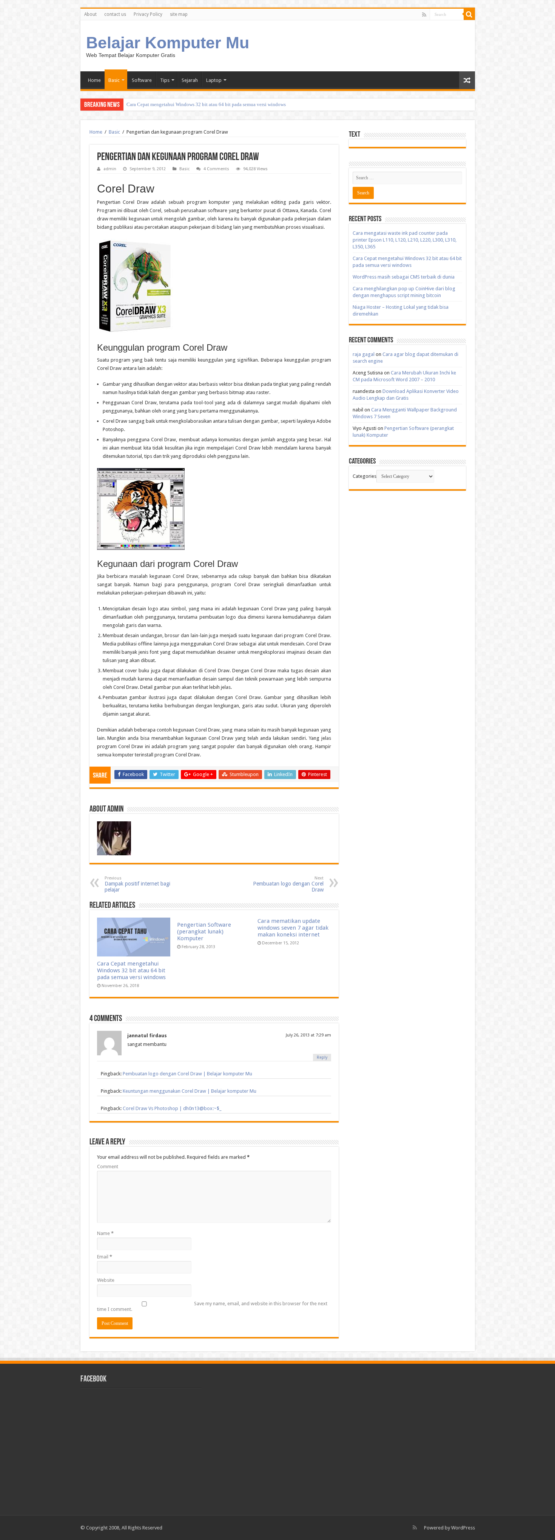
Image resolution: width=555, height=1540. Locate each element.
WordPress (463, 1528)
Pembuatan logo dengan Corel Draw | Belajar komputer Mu (187, 1073)
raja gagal (364, 354)
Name (105, 1233)
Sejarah (190, 80)
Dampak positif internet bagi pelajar (137, 884)
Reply (322, 1057)
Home (94, 80)
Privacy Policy (148, 14)
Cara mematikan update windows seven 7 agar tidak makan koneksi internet (292, 928)
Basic (114, 80)
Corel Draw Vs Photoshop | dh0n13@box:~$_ (172, 1108)
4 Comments (216, 168)
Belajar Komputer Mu (167, 43)
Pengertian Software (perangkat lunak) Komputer (204, 931)
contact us (115, 14)
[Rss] (424, 14)
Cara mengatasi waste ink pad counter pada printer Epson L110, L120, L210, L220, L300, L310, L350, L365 (404, 239)
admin (109, 168)
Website (105, 1280)
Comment (107, 1166)
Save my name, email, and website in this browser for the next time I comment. (212, 1306)
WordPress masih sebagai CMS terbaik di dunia (404, 277)
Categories (364, 476)
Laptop (214, 80)
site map (179, 14)
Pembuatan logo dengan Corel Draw (288, 884)
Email (104, 1257)
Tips (165, 80)
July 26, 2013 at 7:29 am (308, 1035)
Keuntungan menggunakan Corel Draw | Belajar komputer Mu (189, 1091)
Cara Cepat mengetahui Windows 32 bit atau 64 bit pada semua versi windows (206, 104)
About (90, 14)
